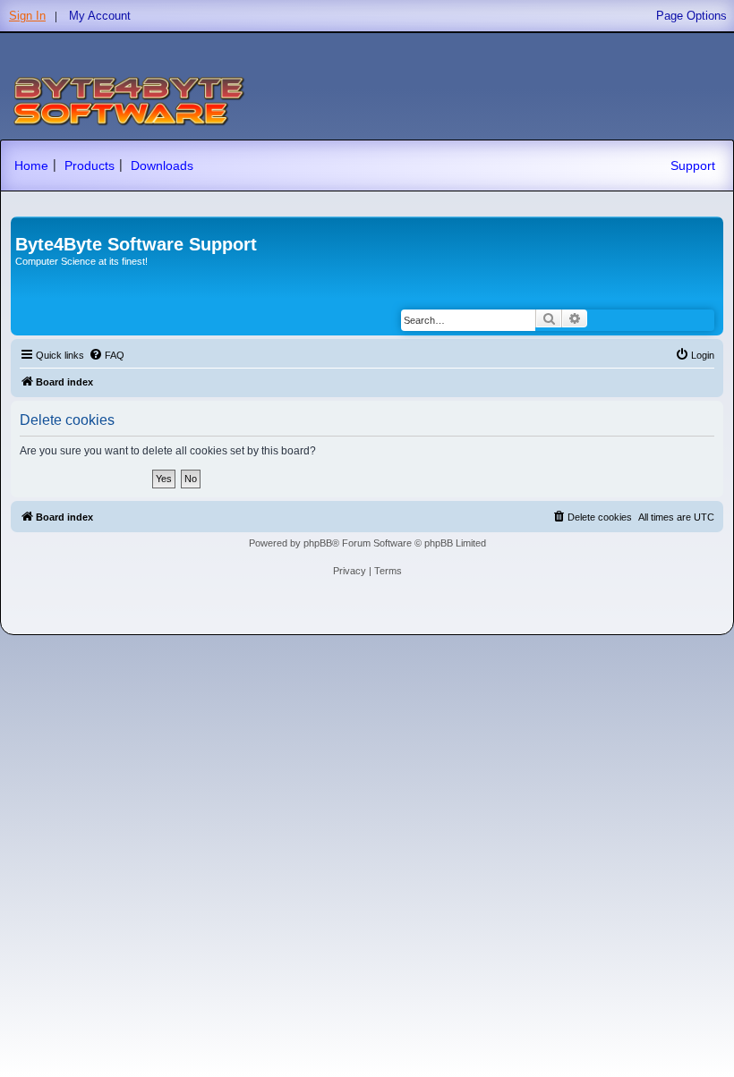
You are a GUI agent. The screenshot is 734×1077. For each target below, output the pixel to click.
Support (692, 165)
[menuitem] (106, 355)
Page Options (691, 15)
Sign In (27, 15)
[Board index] (25, 225)
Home (31, 165)
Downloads (162, 165)
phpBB (317, 543)
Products (89, 165)
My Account (100, 15)
